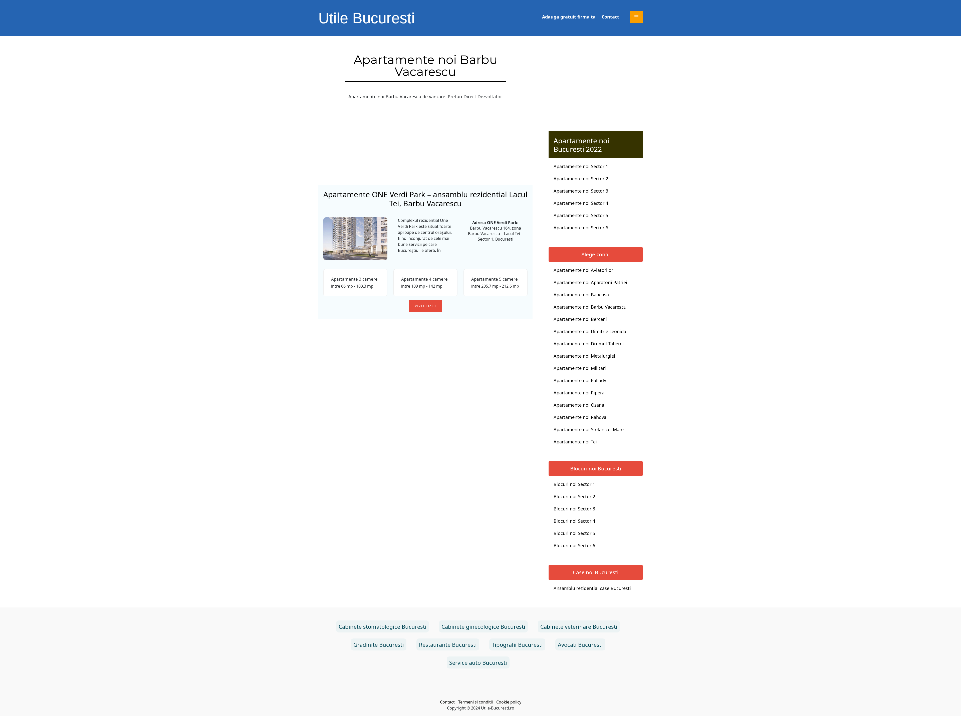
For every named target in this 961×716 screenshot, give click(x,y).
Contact (610, 17)
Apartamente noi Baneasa (581, 295)
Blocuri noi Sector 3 (574, 509)
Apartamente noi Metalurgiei (584, 356)
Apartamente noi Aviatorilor (583, 270)
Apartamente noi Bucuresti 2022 (581, 145)
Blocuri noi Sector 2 (574, 496)
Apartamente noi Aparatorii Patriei (590, 282)
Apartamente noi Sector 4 (581, 203)
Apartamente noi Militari (580, 368)
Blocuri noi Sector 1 (574, 484)
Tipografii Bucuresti (517, 644)
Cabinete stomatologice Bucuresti (382, 626)
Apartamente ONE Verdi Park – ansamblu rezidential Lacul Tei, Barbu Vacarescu (425, 199)
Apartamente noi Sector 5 (581, 215)
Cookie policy (508, 702)
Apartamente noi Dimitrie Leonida (590, 331)
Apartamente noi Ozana (579, 405)
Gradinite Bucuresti (378, 644)
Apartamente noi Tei (575, 442)
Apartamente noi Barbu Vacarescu (590, 307)
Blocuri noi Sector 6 (574, 545)
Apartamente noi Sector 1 (581, 166)
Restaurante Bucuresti (448, 644)
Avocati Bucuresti (580, 644)
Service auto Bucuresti (478, 662)
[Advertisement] (425, 143)
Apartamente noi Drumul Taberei (589, 344)
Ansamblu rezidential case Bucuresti (592, 588)
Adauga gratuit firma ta (569, 17)
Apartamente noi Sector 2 (581, 179)
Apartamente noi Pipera (579, 393)
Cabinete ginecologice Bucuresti (483, 626)
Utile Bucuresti (366, 18)
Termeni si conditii (475, 702)
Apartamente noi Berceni (580, 319)
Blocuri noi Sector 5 (574, 533)
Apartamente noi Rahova (580, 417)
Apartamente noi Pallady (580, 380)
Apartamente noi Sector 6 (581, 228)
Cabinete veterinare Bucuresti (578, 626)
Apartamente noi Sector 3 (581, 191)
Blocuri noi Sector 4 (574, 521)
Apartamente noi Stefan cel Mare (589, 429)
